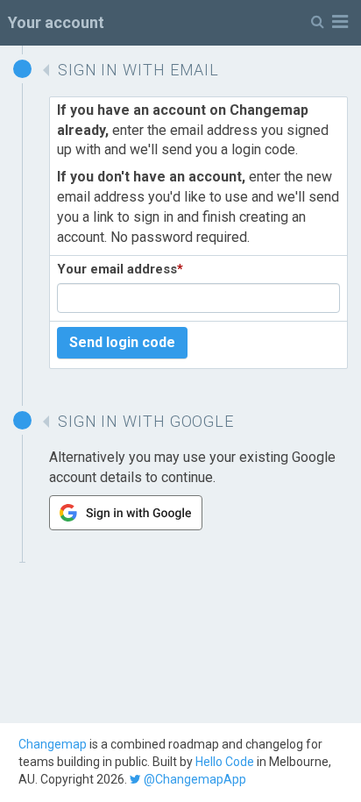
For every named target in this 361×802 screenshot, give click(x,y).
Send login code (122, 342)
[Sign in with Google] (125, 525)
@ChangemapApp (193, 779)
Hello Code (224, 762)
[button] (329, 22)
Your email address (120, 269)
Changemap (52, 744)
